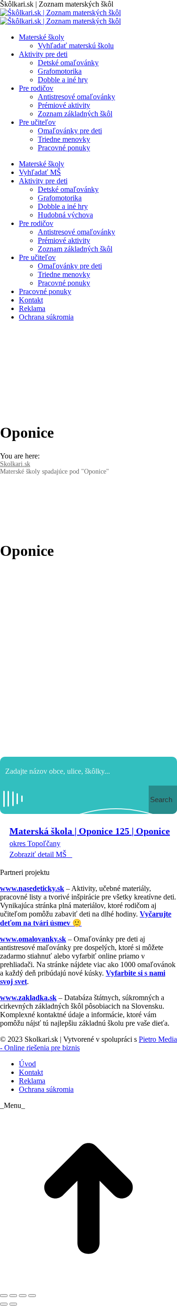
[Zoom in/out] (32, 1295)
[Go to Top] (88, 1284)
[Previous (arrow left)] (4, 1304)
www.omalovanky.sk (33, 939)
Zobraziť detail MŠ (38, 854)
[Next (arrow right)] (13, 1304)
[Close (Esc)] (4, 1295)
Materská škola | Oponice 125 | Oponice (89, 831)
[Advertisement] (88, 658)
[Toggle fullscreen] (22, 1295)
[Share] (13, 1295)
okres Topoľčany (34, 843)
